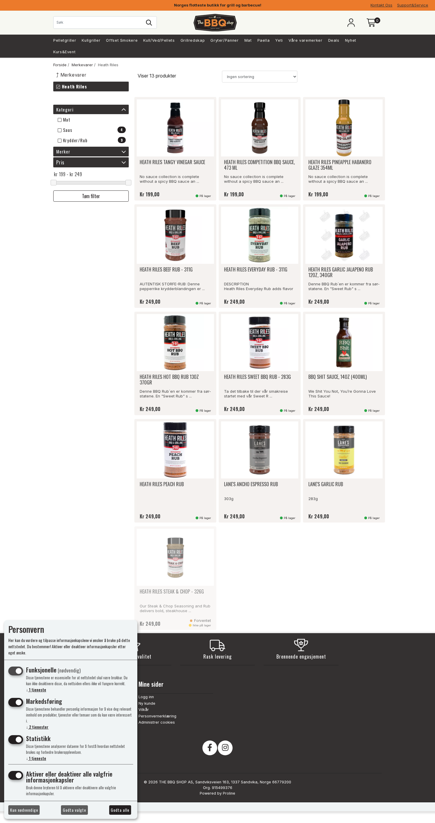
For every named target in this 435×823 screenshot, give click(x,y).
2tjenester (37, 727)
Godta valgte (74, 810)
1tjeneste (36, 689)
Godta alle (120, 810)
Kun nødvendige (24, 810)
